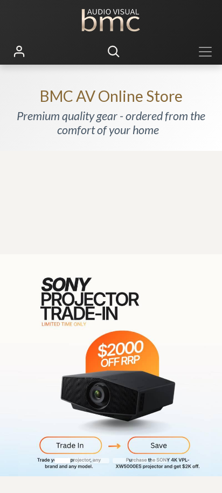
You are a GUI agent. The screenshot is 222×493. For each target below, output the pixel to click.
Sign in (19, 51)
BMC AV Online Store (111, 96)
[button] (113, 51)
